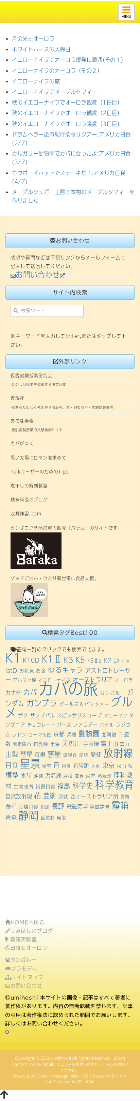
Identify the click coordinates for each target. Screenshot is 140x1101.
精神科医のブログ (29, 499)
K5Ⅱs (94, 660)
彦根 (40, 755)
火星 (90, 775)
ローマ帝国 (40, 734)
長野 (58, 806)
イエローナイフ (54, 680)
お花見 (26, 670)
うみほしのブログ (31, 930)
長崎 (45, 807)
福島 (63, 786)
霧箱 (120, 805)
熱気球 (104, 776)
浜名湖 (53, 775)
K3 (68, 660)
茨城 (63, 796)
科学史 (82, 786)
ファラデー (85, 724)
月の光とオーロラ (33, 39)
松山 (121, 766)
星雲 (46, 766)
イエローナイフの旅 (36, 81)
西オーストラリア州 (94, 796)
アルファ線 (24, 680)
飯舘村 (48, 818)
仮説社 (17, 398)
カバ (30, 692)
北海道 (109, 734)
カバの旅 (68, 689)
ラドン (19, 734)
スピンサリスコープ (79, 715)
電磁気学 (77, 806)
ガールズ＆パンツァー (84, 704)
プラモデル (24, 968)
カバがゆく (22, 443)
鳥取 (61, 818)
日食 (11, 765)
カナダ (13, 693)
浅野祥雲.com (26, 513)
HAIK (89, 1082)
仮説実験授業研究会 (31, 375)
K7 (107, 660)
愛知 (96, 754)
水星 (26, 775)
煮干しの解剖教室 (29, 485)
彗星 (26, 754)
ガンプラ (42, 703)
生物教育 (24, 786)
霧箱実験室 (22, 939)
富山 (124, 744)
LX (116, 660)
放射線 (118, 753)
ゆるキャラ (65, 670)
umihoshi (62, 1058)
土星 (55, 744)
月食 (66, 766)
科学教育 (114, 784)
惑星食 (70, 755)
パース (64, 725)
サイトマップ (27, 977)
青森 (11, 817)
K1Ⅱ (52, 659)
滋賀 (79, 776)
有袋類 (81, 766)
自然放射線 (18, 796)
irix (126, 660)
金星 (11, 806)
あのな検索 (22, 421)
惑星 (54, 754)
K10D (31, 660)
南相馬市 (22, 744)
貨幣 (124, 796)
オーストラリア (92, 680)
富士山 (109, 744)
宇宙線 (91, 744)
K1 (13, 658)
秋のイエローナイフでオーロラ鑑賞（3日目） (67, 124)
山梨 (11, 754)
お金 (41, 670)
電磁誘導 (100, 806)
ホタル (107, 725)
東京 (108, 765)
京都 (59, 734)
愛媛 (83, 755)
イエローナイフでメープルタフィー (54, 92)
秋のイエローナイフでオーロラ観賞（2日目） (67, 113)
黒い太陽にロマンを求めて (38, 457)
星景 (30, 763)
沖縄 (38, 776)
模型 (12, 775)
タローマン (115, 715)
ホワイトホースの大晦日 (41, 49)
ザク (23, 715)
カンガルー (112, 693)
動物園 (89, 734)
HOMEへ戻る (28, 922)
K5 (80, 660)
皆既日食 (46, 786)
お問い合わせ (26, 985)
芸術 (49, 796)
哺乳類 (40, 744)
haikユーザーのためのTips (40, 471)
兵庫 (72, 734)
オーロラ (124, 680)
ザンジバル (42, 715)
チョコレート (41, 725)
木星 (95, 766)
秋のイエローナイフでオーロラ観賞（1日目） (67, 102)
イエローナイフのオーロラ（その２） (57, 71)
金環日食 (29, 806)
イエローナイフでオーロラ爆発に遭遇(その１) (67, 60)
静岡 (29, 815)
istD (11, 670)
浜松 (67, 776)
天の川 (71, 743)
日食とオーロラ (29, 947)
